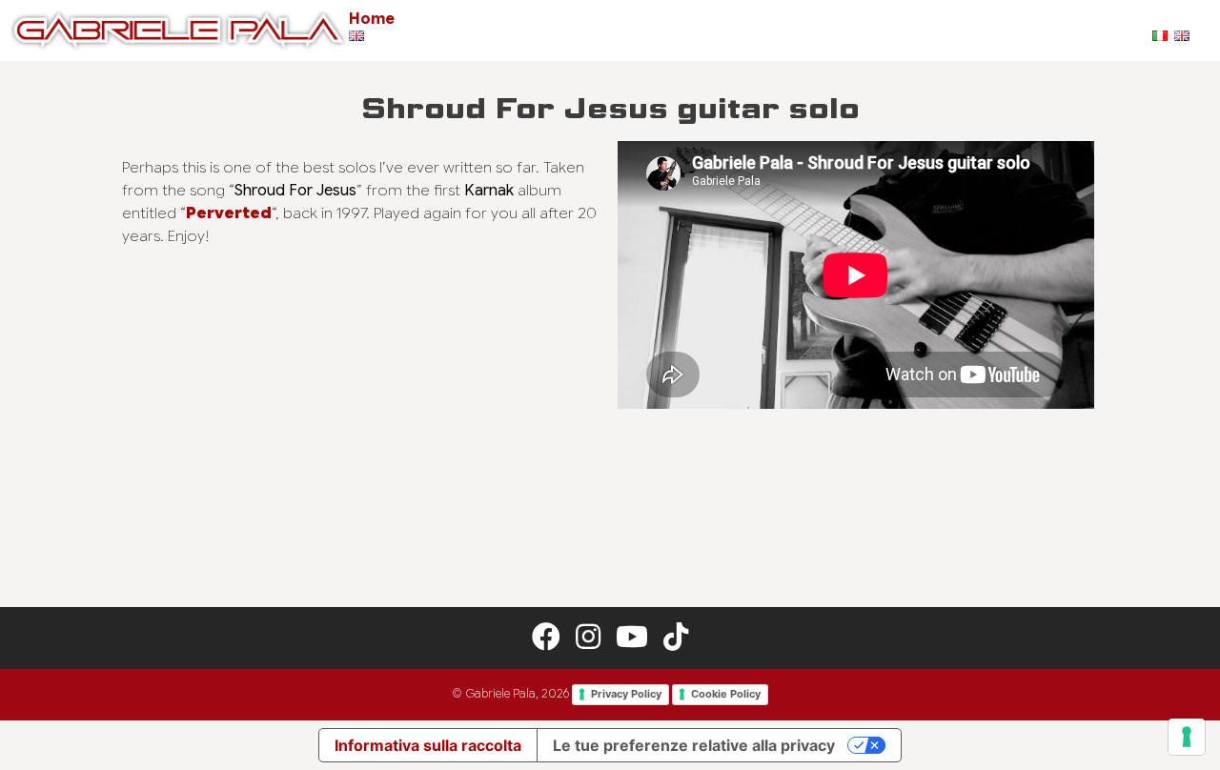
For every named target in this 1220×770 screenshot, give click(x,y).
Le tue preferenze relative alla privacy (694, 745)
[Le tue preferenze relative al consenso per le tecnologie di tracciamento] (1187, 737)
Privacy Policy (626, 693)
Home (372, 19)
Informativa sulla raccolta (428, 745)
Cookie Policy (726, 693)
